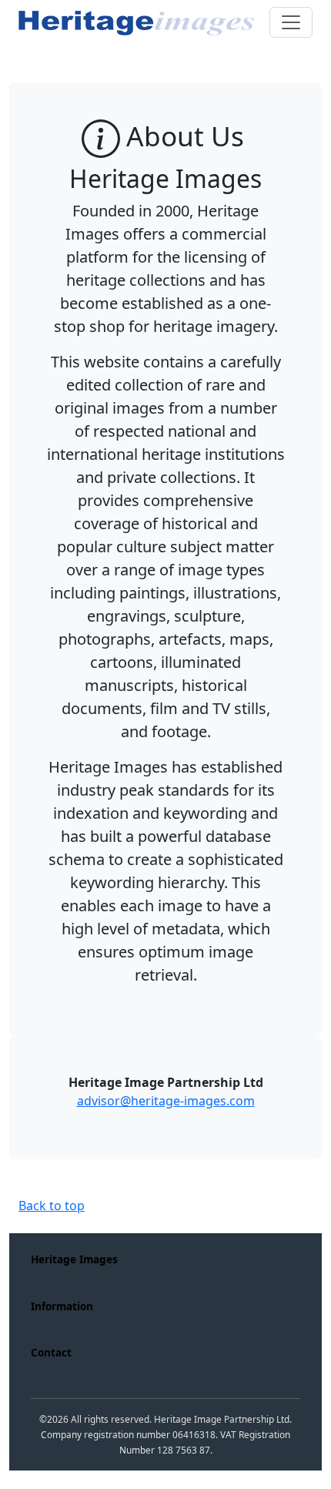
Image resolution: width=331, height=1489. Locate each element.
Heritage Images (74, 1259)
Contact (51, 1352)
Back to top (51, 1205)
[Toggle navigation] (291, 22)
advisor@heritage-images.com (166, 1100)
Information (62, 1306)
